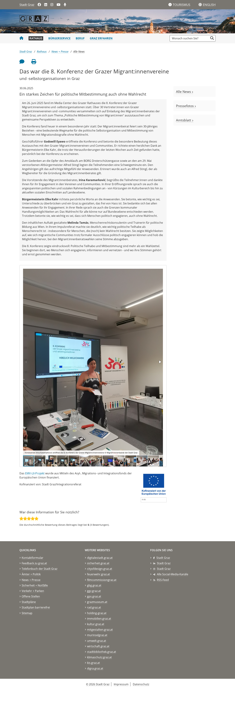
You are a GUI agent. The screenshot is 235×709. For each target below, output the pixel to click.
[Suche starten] (212, 38)
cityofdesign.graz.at (99, 569)
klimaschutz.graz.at (99, 657)
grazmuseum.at (97, 602)
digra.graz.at (95, 668)
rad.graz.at (94, 607)
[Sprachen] (200, 4)
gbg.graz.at (94, 585)
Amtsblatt (184, 120)
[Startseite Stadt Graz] (21, 38)
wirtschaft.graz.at (98, 646)
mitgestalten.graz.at (100, 629)
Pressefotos (185, 105)
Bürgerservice (59, 38)
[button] (209, 5)
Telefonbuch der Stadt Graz (39, 569)
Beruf (80, 38)
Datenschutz (141, 684)
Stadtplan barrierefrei (36, 607)
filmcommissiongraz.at (101, 580)
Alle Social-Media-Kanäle (172, 574)
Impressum (121, 684)
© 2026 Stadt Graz (97, 684)
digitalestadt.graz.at (100, 558)
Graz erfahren (101, 38)
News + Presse (59, 51)
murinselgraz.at (97, 635)
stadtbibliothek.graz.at (101, 652)
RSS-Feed (163, 580)
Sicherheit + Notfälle (35, 585)
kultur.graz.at (95, 624)
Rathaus (35, 38)
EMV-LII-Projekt (35, 473)
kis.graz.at (93, 663)
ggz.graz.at (94, 591)
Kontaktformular (32, 558)
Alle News (79, 51)
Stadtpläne (29, 602)
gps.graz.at (94, 596)
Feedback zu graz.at (34, 563)
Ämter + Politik (31, 574)
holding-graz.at (96, 613)
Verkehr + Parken (33, 591)
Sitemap (27, 613)
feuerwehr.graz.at (98, 574)
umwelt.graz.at (96, 641)
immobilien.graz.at (99, 618)
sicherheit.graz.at (98, 563)
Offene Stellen (31, 596)
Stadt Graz (26, 5)
